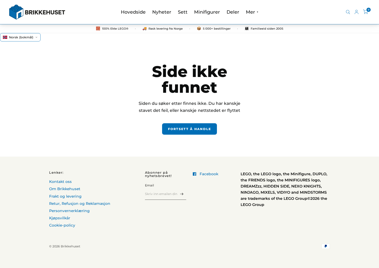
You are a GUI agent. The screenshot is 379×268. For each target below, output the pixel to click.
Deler (233, 12)
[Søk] (348, 12)
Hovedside (133, 12)
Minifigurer (207, 12)
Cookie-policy (62, 225)
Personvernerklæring (69, 211)
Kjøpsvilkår (59, 218)
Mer (250, 12)
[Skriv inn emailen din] (181, 194)
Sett (183, 12)
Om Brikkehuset (64, 189)
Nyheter (161, 12)
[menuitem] (133, 12)
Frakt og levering (65, 196)
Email (149, 185)
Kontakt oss (60, 181)
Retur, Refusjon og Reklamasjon (79, 203)
